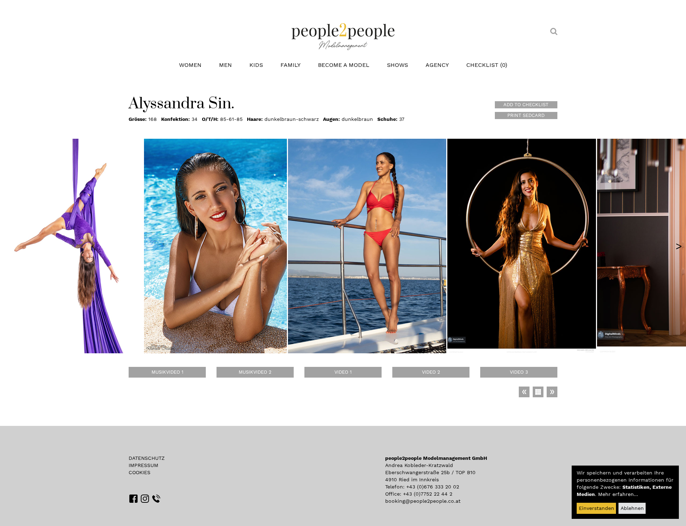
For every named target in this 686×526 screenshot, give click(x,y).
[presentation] (679, 246)
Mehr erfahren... (618, 494)
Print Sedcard (526, 115)
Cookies (139, 472)
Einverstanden (596, 508)
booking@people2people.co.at (423, 501)
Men (225, 65)
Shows (397, 65)
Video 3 (519, 372)
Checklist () (486, 65)
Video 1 (343, 372)
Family (290, 65)
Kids (256, 65)
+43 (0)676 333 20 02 (432, 487)
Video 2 (431, 372)
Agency (437, 65)
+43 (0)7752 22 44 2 (427, 494)
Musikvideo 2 (255, 372)
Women (190, 65)
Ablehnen (632, 508)
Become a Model (343, 65)
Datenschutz (147, 458)
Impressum (143, 465)
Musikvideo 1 (167, 372)
